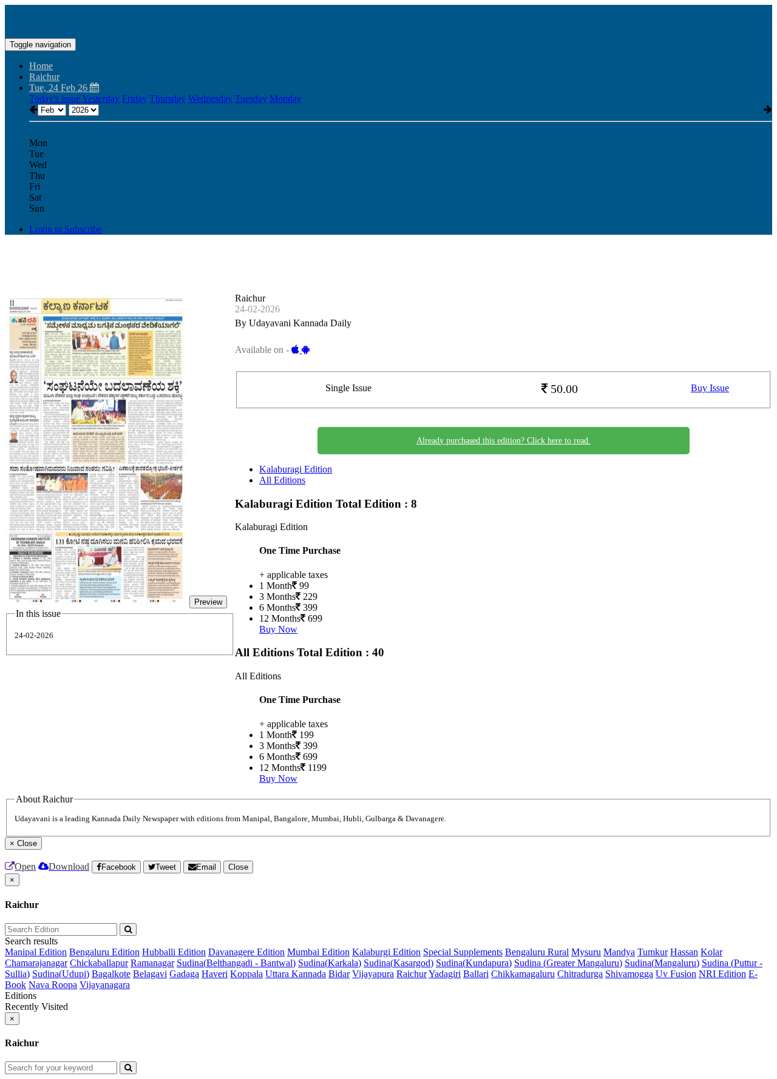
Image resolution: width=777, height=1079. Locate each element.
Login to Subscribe (65, 229)
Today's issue (54, 98)
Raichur (411, 974)
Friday (134, 98)
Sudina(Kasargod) (398, 963)
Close (238, 867)
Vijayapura (373, 974)
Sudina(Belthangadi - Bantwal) (236, 963)
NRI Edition (722, 974)
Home (41, 66)
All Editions (282, 480)
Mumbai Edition (318, 952)
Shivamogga (629, 974)
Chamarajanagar (36, 963)
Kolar (711, 952)
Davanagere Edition (246, 952)
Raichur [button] (44, 77)
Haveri (215, 974)
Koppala (246, 974)
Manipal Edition (36, 952)
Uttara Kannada (295, 974)
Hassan (684, 952)
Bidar (339, 974)
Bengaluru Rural (537, 952)
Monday (286, 98)
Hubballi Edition (174, 952)
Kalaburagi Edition (295, 469)
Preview (208, 602)
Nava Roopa (53, 985)
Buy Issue (710, 388)
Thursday (167, 98)
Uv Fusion (676, 974)
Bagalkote (111, 974)
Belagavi (150, 974)
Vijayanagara (105, 985)
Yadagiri (445, 974)
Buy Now (278, 629)
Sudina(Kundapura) (474, 963)
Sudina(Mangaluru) (662, 963)
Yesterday (101, 98)
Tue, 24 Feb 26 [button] (59, 87)
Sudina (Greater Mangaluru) (568, 963)
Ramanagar (152, 963)
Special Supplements (463, 952)
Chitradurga (580, 974)
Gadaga (184, 974)
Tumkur (652, 952)
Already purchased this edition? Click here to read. (503, 440)
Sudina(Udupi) (60, 974)
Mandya (619, 952)
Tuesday (251, 98)
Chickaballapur (99, 963)
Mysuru (586, 952)
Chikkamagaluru (523, 974)
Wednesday (210, 98)
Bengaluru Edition (104, 952)
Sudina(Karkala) (329, 963)
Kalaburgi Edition (386, 952)
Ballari (476, 974)
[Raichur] (388, 20)
